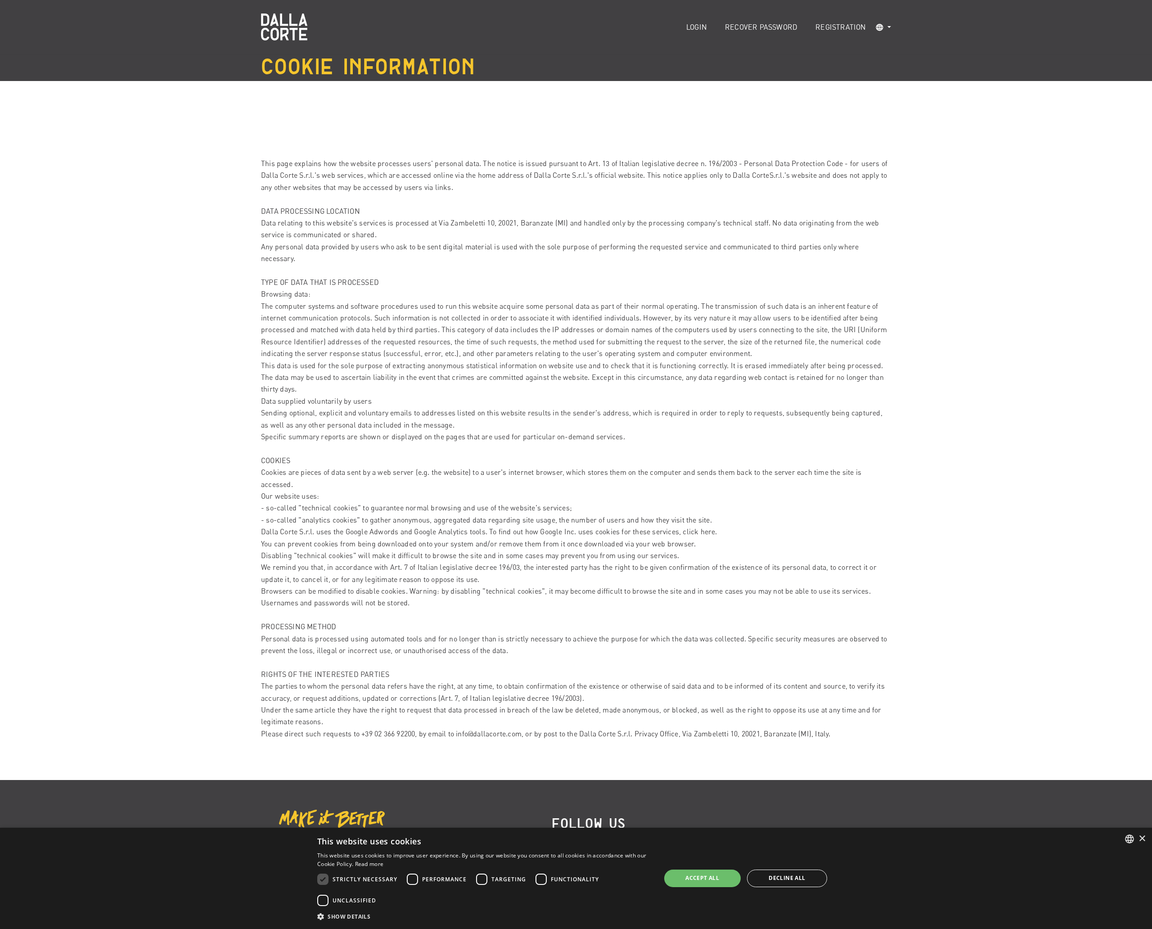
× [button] (1141, 838)
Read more (369, 864)
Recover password (761, 27)
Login (696, 27)
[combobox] (1129, 838)
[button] (883, 27)
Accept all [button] (702, 878)
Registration (840, 27)
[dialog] (576, 878)
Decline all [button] (787, 878)
